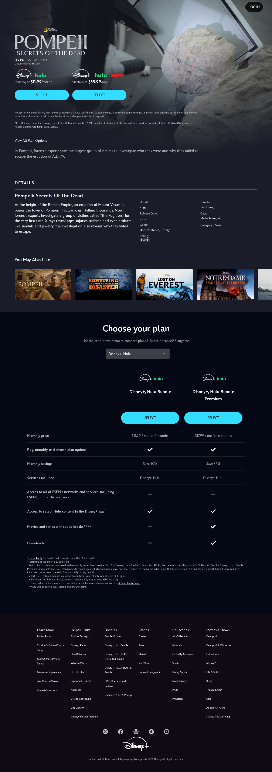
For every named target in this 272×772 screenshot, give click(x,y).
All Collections (180, 636)
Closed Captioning (81, 698)
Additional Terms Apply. (45, 126)
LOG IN (254, 7)
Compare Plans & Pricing (118, 695)
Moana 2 (211, 663)
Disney (142, 636)
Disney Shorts (179, 672)
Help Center (77, 672)
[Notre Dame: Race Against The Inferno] (225, 285)
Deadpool (211, 636)
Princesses (177, 698)
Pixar (141, 645)
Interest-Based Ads (47, 690)
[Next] (264, 284)
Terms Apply (35, 558)
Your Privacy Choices (48, 681)
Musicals (177, 645)
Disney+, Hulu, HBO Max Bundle (118, 670)
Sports (175, 663)
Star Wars (144, 663)
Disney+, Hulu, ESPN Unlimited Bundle (116, 656)
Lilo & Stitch (212, 672)
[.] (105, 731)
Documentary (179, 681)
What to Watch (79, 663)
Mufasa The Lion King (218, 716)
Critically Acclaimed (183, 654)
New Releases (78, 654)
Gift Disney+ (77, 707)
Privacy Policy (44, 636)
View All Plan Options (31, 141)
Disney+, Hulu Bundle (116, 645)
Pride (175, 689)
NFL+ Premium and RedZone (115, 684)
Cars (208, 698)
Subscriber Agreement (49, 672)
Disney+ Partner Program (84, 716)
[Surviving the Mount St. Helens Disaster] (103, 285)
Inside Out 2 (212, 654)
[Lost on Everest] (164, 285)
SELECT (42, 95)
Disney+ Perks (78, 645)
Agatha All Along (215, 707)
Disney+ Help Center (129, 583)
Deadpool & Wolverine (218, 645)
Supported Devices (81, 681)
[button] (85, 630)
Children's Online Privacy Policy (50, 648)
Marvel (142, 654)
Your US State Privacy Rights (48, 661)
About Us (76, 689)
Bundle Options (113, 636)
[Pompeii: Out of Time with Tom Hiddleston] (43, 285)
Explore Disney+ (80, 636)
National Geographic (150, 672)
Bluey (209, 681)
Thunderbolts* (214, 689)
